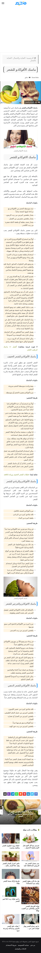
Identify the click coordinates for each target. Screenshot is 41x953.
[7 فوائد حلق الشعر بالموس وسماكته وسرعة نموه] (11, 919)
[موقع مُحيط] (20, 3)
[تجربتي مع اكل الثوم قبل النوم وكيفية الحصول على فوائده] (30, 838)
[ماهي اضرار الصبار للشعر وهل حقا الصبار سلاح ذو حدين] (11, 856)
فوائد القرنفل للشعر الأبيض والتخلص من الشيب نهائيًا (30, 908)
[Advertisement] (20, 29)
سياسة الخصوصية (23, 945)
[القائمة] (3, 3)
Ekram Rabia (35, 77)
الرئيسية (30, 58)
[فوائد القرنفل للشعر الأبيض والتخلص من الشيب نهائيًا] (30, 895)
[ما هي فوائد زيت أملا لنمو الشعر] (11, 892)
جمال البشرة (19, 808)
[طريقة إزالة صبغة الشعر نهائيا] (11, 874)
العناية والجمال (19, 58)
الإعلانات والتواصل (20, 949)
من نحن (32, 945)
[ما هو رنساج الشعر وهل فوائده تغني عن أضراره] (30, 919)
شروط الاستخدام (11, 945)
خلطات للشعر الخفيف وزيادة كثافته (16, 475)
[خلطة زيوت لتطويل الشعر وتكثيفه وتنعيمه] (11, 838)
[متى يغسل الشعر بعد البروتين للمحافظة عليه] (30, 856)
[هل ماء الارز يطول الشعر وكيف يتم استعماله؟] (30, 874)
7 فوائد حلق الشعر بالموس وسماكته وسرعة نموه (11, 928)
